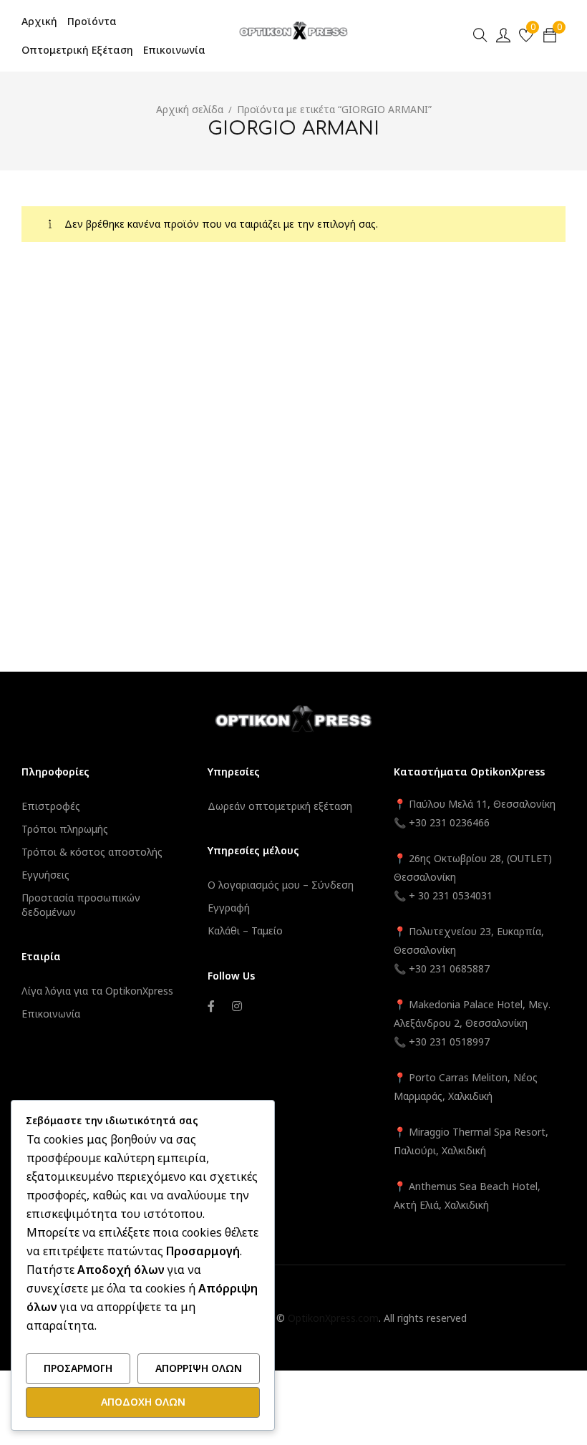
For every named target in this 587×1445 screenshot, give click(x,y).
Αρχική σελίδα (189, 109)
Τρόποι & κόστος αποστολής (91, 852)
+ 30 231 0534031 (451, 895)
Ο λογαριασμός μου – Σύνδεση (281, 884)
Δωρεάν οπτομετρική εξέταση (280, 806)
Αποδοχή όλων (143, 1401)
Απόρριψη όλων (198, 1368)
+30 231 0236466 (449, 822)
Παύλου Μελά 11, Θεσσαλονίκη (481, 804)
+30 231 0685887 (449, 968)
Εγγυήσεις (45, 874)
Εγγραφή (229, 907)
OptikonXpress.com (333, 1318)
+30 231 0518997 (449, 1041)
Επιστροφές (50, 806)
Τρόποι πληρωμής (64, 829)
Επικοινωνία (50, 1013)
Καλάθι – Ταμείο (245, 930)
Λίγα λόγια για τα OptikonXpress (97, 990)
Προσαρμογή (78, 1368)
